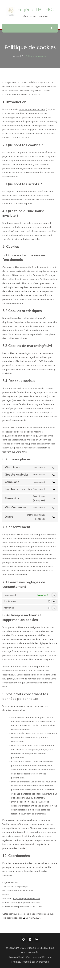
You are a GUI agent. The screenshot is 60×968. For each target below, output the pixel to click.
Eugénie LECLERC (36, 9)
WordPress (42, 962)
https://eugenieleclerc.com (32, 109)
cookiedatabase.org (12, 917)
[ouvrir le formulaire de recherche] (52, 28)
